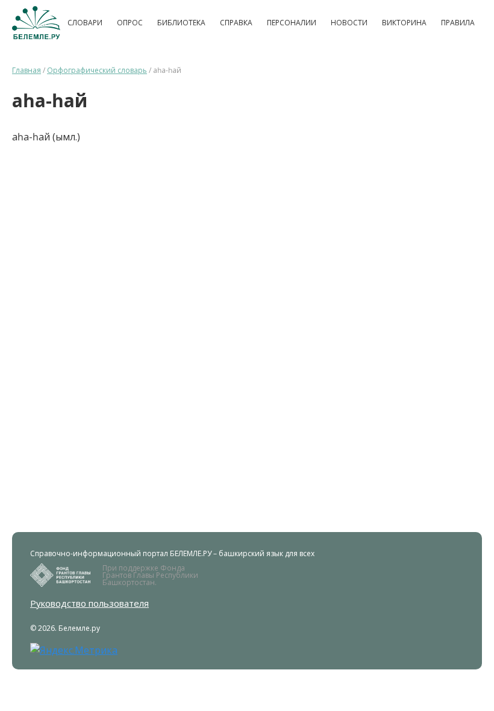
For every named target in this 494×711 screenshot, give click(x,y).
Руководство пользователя (89, 603)
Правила (458, 22)
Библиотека (181, 22)
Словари (84, 22)
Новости (349, 22)
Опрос (130, 22)
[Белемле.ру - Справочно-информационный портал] (36, 22)
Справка (236, 22)
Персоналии (291, 22)
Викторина (404, 22)
